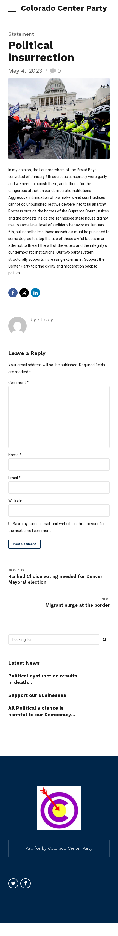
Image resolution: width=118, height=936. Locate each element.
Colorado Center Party (64, 8)
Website (15, 501)
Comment (18, 382)
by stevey (41, 319)
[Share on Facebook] (13, 292)
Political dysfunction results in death (42, 679)
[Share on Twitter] (24, 292)
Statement (21, 34)
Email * (14, 478)
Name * (14, 455)
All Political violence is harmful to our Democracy (39, 711)
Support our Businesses (37, 695)
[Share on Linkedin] (35, 292)
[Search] (104, 639)
